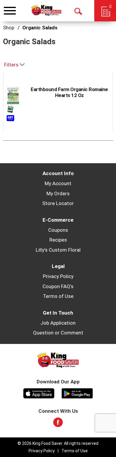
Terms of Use (58, 296)
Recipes (58, 240)
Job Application (58, 323)
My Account (58, 183)
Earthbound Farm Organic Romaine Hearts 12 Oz (69, 92)
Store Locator (58, 203)
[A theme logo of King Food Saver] (46, 10)
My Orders (58, 193)
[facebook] (58, 424)
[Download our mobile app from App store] (38, 393)
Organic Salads (39, 28)
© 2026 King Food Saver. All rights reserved (58, 443)
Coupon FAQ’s (58, 286)
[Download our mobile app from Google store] (77, 393)
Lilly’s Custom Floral (58, 250)
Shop (8, 28)
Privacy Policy (58, 276)
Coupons (58, 230)
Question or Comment (58, 333)
